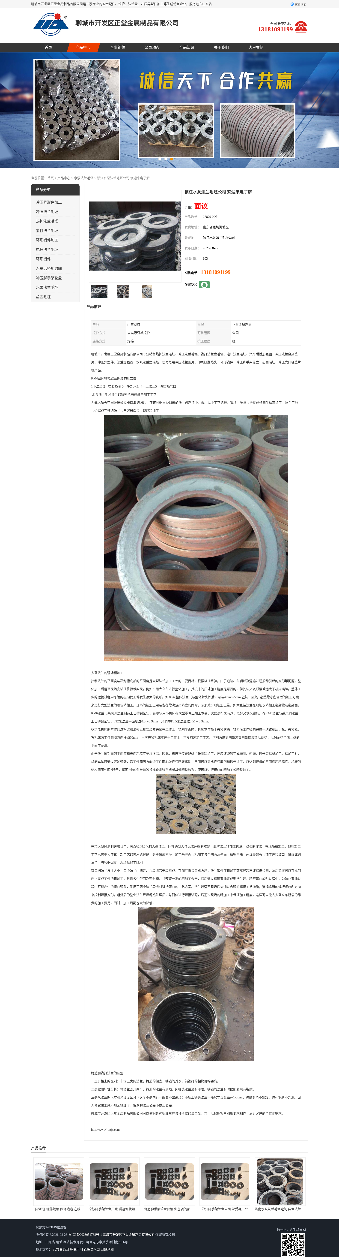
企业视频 (117, 47)
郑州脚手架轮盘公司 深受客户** (114, 1209)
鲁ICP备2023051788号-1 (85, 1234)
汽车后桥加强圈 (49, 269)
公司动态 (152, 47)
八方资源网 (61, 1249)
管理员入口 (92, 1249)
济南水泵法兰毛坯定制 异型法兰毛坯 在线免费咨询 (180, 1209)
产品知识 (186, 47)
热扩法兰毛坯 (47, 221)
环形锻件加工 (47, 240)
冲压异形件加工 (49, 202)
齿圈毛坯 (43, 297)
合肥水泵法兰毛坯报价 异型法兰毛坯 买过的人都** (235, 1209)
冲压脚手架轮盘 (49, 278)
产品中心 (83, 47)
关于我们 (221, 47)
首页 (48, 47)
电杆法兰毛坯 (47, 250)
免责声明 (76, 1249)
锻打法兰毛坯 (47, 231)
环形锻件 (43, 259)
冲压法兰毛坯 (47, 212)
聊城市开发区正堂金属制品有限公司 (129, 1234)
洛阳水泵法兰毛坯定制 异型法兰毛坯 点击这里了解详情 (294, 1209)
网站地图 (107, 1249)
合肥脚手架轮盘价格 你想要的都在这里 (61, 1209)
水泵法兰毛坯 (83, 178)
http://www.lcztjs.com (105, 1129)
